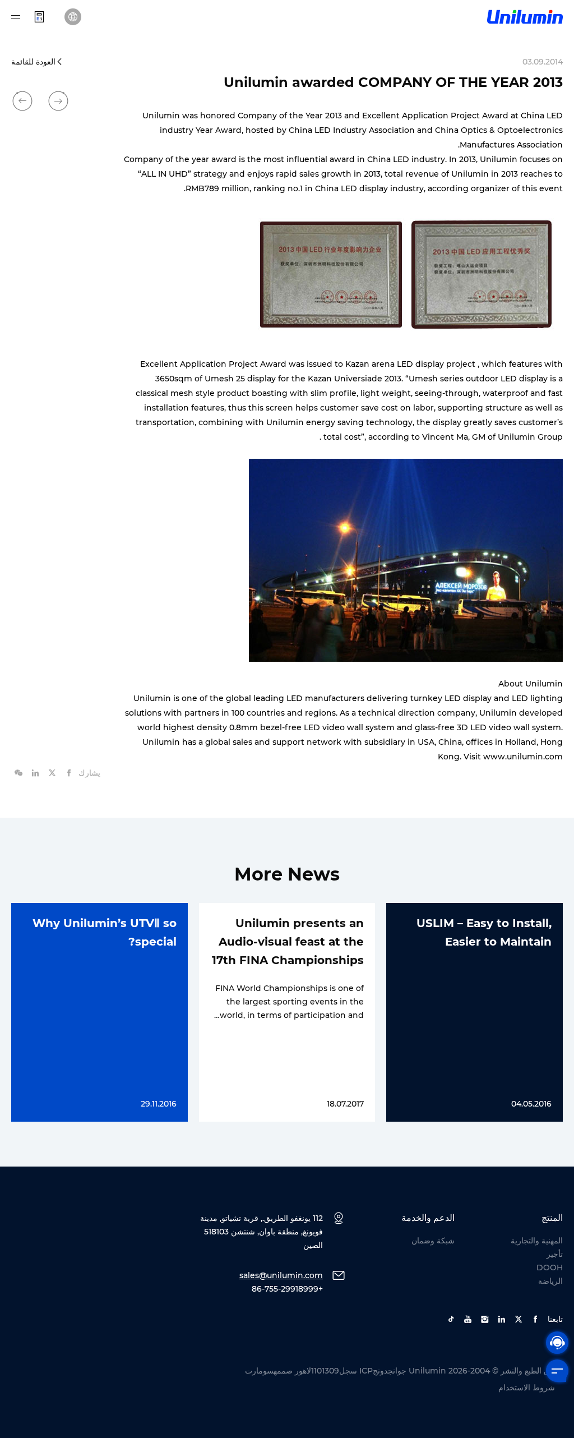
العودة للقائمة (33, 62)
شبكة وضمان (433, 1241)
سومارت (259, 1371)
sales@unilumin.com (281, 1275)
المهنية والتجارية (537, 1241)
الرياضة (550, 1281)
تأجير (555, 1254)
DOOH (549, 1267)
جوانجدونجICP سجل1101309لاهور (350, 1371)
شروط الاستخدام (526, 1387)
